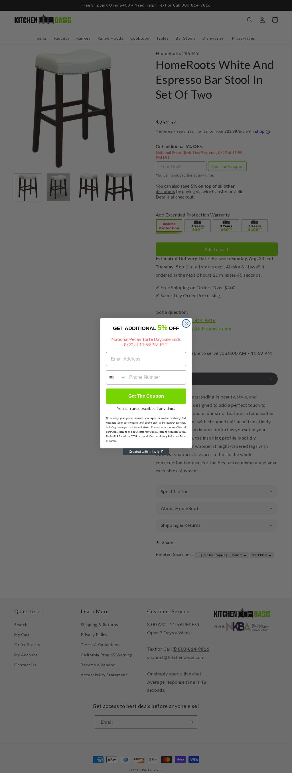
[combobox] (116, 377)
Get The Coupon (146, 396)
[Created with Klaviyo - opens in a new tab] (146, 451)
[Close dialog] (186, 323)
